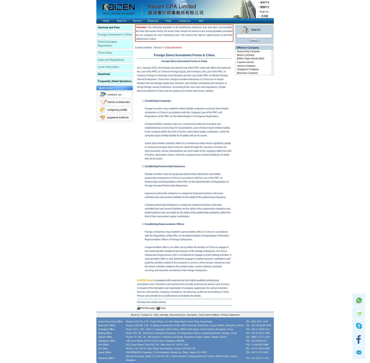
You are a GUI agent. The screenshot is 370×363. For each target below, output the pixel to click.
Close (163, 308)
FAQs (168, 21)
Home (106, 21)
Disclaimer (192, 315)
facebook (358, 339)
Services (137, 21)
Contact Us (184, 21)
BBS (201, 21)
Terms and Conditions (209, 315)
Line (358, 313)
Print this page (147, 308)
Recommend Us (177, 315)
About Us (121, 21)
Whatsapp (358, 300)
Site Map (164, 315)
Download (153, 21)
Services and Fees (109, 27)
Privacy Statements (230, 315)
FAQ (156, 315)
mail (358, 352)
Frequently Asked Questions (115, 81)
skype (358, 326)
